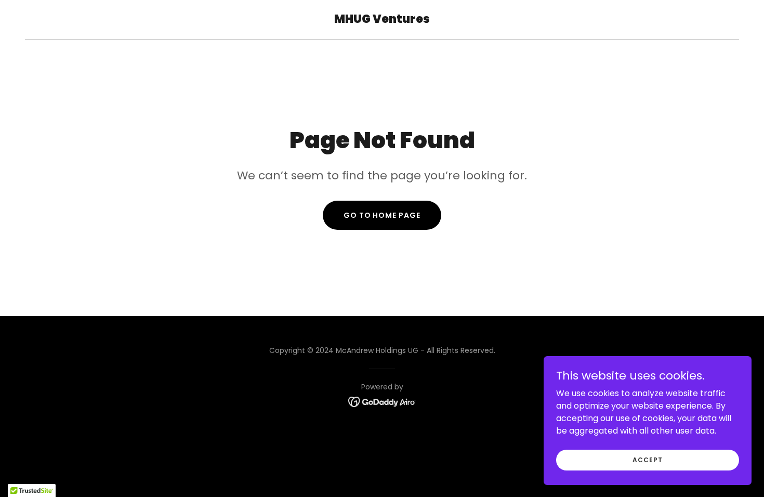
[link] (382, 20)
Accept (647, 459)
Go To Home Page (382, 215)
